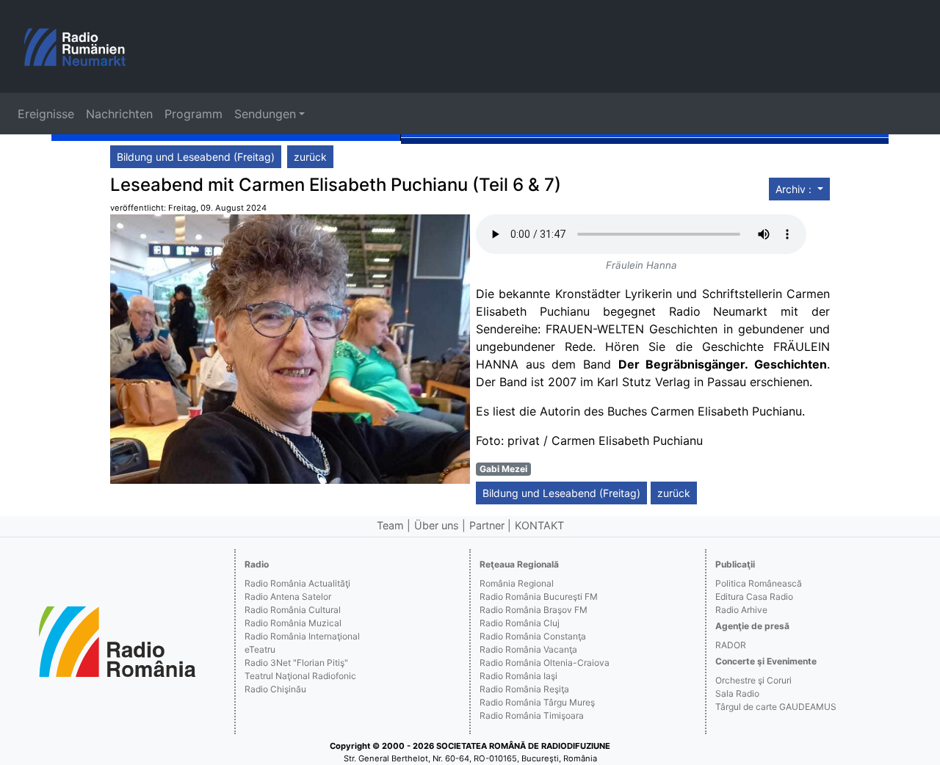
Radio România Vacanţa (528, 649)
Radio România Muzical (293, 622)
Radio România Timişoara (532, 715)
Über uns (436, 525)
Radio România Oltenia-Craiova (545, 662)
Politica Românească (758, 583)
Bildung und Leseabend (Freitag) (196, 157)
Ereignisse (46, 113)
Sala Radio (737, 693)
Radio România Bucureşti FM (539, 596)
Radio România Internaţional (302, 636)
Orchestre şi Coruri (753, 680)
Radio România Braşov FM (534, 609)
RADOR (730, 644)
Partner (487, 525)
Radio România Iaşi (518, 675)
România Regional (517, 583)
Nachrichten (119, 113)
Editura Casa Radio (754, 596)
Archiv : (795, 189)
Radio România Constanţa (533, 636)
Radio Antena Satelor (288, 596)
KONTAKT (539, 525)
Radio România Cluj (520, 622)
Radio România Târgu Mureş (537, 702)
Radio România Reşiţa (524, 689)
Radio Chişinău (275, 689)
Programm (193, 113)
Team (390, 525)
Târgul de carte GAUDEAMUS (775, 706)
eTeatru (260, 649)
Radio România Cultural (293, 609)
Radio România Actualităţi (297, 583)
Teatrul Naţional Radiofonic (300, 675)
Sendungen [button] (265, 113)
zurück (310, 157)
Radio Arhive (741, 609)
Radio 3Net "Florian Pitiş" (296, 662)
